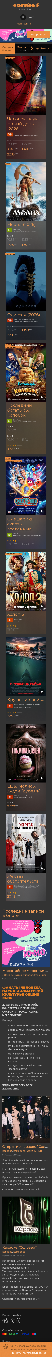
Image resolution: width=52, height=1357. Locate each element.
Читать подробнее (34, 1353)
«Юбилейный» (11, 975)
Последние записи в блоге (23, 913)
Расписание (23, 23)
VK (15, 1320)
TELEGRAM (5, 1320)
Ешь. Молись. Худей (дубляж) (24, 789)
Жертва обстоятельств (23, 879)
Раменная (40, 975)
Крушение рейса (25, 699)
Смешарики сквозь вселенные (20, 523)
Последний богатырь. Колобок (19, 410)
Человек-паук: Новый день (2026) (23, 123)
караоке (7, 1151)
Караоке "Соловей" (19, 1247)
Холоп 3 (15, 614)
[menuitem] (23, 23)
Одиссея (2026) (23, 314)
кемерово (27, 975)
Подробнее (38, 34)
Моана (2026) (21, 224)
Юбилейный (34, 1151)
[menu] (26, 23)
